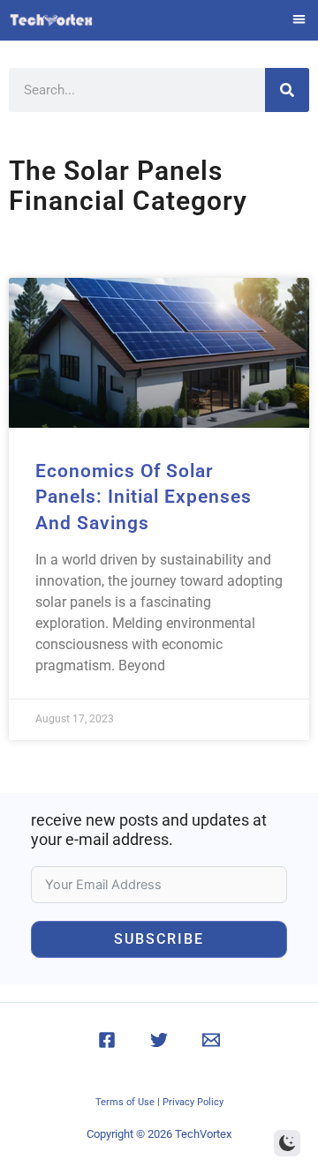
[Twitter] (159, 1040)
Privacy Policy (193, 1102)
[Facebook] (106, 1040)
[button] (300, 19)
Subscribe (159, 939)
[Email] (211, 1040)
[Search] (287, 90)
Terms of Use (125, 1102)
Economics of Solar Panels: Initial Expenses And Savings (143, 497)
